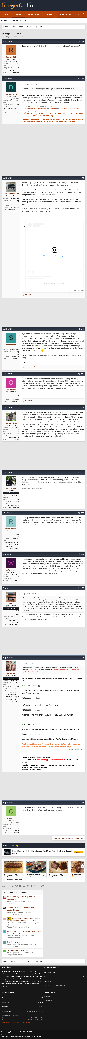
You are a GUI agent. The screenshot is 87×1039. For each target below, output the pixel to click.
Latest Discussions (16, 892)
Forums (18, 14)
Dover (17, 831)
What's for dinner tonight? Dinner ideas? (13, 875)
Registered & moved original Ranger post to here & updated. (24, 932)
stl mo (17, 688)
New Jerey (15, 539)
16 (18, 431)
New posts (6, 20)
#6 (82, 407)
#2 (82, 78)
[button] (41, 14)
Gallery (49, 14)
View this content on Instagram (54, 283)
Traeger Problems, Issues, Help (18, 927)
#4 (82, 329)
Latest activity (48, 1000)
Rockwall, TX (15, 580)
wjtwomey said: (28, 594)
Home (6, 14)
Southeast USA (14, 437)
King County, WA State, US (11, 109)
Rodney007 (8, 37)
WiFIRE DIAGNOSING (48, 120)
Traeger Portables (13, 938)
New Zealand (14, 71)
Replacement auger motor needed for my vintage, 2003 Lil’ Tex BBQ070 (24, 919)
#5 (82, 374)
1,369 (17, 499)
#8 (82, 513)
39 (18, 103)
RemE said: (27, 663)
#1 (83, 41)
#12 (82, 802)
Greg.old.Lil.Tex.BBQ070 (35, 1011)
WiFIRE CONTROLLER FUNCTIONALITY (69, 120)
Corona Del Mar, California (13, 621)
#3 (82, 178)
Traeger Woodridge (14, 946)
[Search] (83, 14)
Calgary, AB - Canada (11, 208)
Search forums (19, 20)
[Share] (79, 41)
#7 (82, 472)
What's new (33, 14)
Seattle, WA (15, 357)
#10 (82, 588)
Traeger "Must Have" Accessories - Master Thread (21, 908)
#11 (82, 657)
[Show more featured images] (83, 866)
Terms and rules (15, 1037)
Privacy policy (26, 1037)
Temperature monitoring (17, 950)
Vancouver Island (13, 505)
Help (34, 1037)
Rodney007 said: (29, 84)
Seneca (16, 400)
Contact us (4, 1037)
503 (17, 615)
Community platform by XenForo (21, 1032)
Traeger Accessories (14, 914)
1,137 (17, 685)
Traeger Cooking (13, 903)
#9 (82, 554)
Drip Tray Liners (13, 942)
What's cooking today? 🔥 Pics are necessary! (21, 898)
